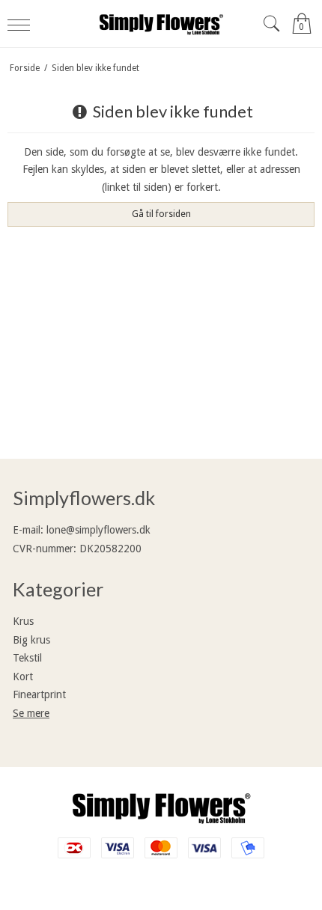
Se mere (31, 713)
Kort (23, 676)
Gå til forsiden (161, 214)
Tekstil (27, 658)
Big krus (31, 640)
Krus (23, 621)
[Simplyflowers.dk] (161, 23)
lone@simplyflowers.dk (98, 530)
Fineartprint (39, 694)
